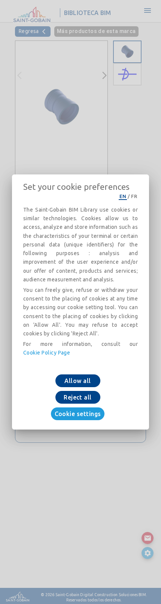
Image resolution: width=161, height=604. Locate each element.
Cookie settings (78, 413)
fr (134, 196)
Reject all (78, 397)
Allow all (77, 380)
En (122, 196)
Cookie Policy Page (46, 353)
